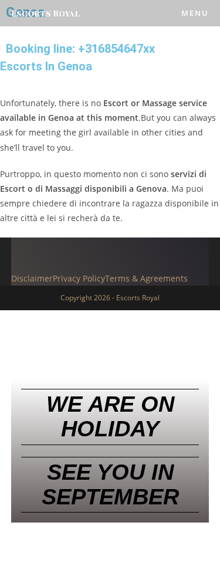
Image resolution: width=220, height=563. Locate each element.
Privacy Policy (79, 278)
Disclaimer (32, 278)
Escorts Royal (45, 13)
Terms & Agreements (146, 278)
